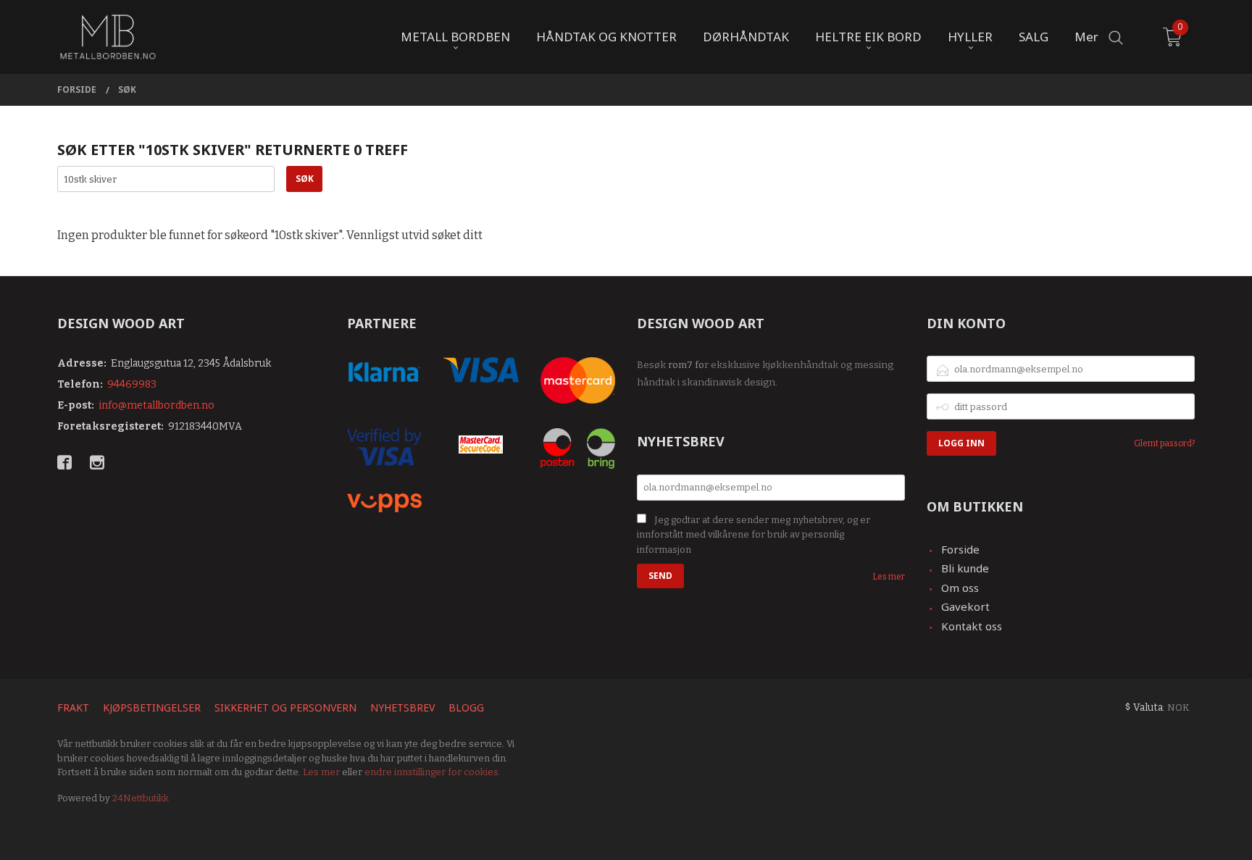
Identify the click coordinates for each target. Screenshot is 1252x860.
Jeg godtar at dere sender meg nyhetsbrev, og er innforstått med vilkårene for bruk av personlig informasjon (753, 534)
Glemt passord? (1164, 443)
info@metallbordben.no (156, 405)
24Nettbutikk (140, 798)
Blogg (466, 707)
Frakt (73, 707)
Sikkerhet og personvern (285, 707)
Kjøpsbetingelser (152, 707)
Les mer (888, 577)
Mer (1086, 36)
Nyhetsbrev (402, 707)
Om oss (960, 587)
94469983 (131, 384)
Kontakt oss (971, 626)
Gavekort (965, 606)
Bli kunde (965, 568)
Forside (960, 549)
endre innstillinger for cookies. (432, 772)
